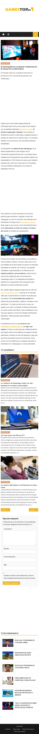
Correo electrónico (9, 557)
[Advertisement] (22, 20)
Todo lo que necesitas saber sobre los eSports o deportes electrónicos (25, 705)
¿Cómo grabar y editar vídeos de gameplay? (34, 510)
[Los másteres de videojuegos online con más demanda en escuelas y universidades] (19, 366)
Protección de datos (28, 729)
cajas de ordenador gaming (10, 293)
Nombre (6, 548)
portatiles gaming (26, 129)
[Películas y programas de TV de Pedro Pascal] (7, 668)
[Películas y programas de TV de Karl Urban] (7, 643)
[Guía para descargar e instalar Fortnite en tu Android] (7, 693)
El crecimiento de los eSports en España (7, 510)
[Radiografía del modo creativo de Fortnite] (7, 655)
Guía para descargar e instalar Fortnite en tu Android (24, 693)
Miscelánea (5, 63)
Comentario (8, 529)
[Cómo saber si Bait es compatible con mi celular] (7, 681)
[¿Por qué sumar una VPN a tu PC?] (19, 418)
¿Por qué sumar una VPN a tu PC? (13, 435)
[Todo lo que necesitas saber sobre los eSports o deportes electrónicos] (7, 706)
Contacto (7, 729)
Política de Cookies (19, 731)
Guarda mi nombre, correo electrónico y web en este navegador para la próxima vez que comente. (19, 577)
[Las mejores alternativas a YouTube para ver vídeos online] (19, 468)
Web (5, 565)
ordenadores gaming (28, 222)
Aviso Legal (16, 729)
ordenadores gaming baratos (12, 327)
